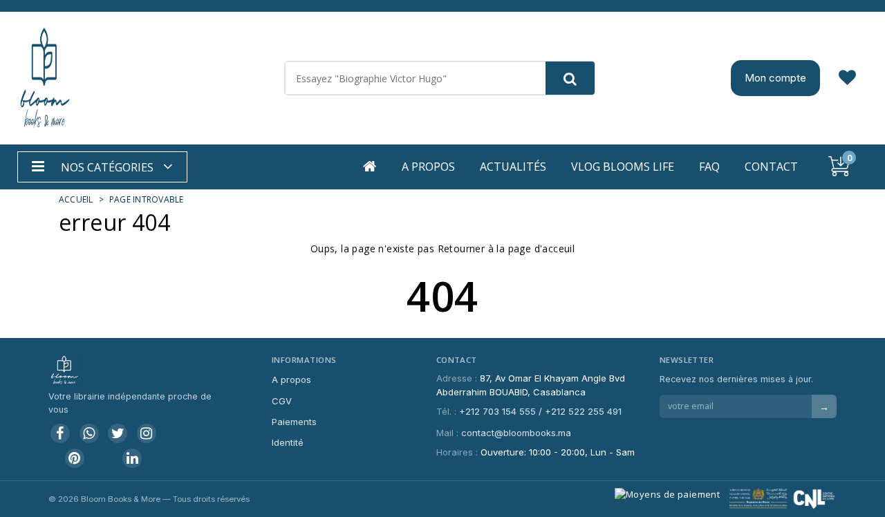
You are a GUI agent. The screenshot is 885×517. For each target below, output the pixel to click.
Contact (771, 166)
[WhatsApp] (89, 433)
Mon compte (775, 77)
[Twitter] (117, 433)
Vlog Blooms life (622, 166)
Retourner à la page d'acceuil (506, 248)
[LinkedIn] (132, 458)
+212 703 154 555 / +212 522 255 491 (540, 411)
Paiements (294, 421)
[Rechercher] (570, 78)
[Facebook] (60, 433)
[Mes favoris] (847, 78)
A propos (428, 166)
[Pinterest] (74, 458)
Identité (288, 442)
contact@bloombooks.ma (516, 432)
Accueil (76, 199)
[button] (102, 166)
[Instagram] (146, 433)
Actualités (513, 166)
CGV (282, 400)
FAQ (709, 166)
